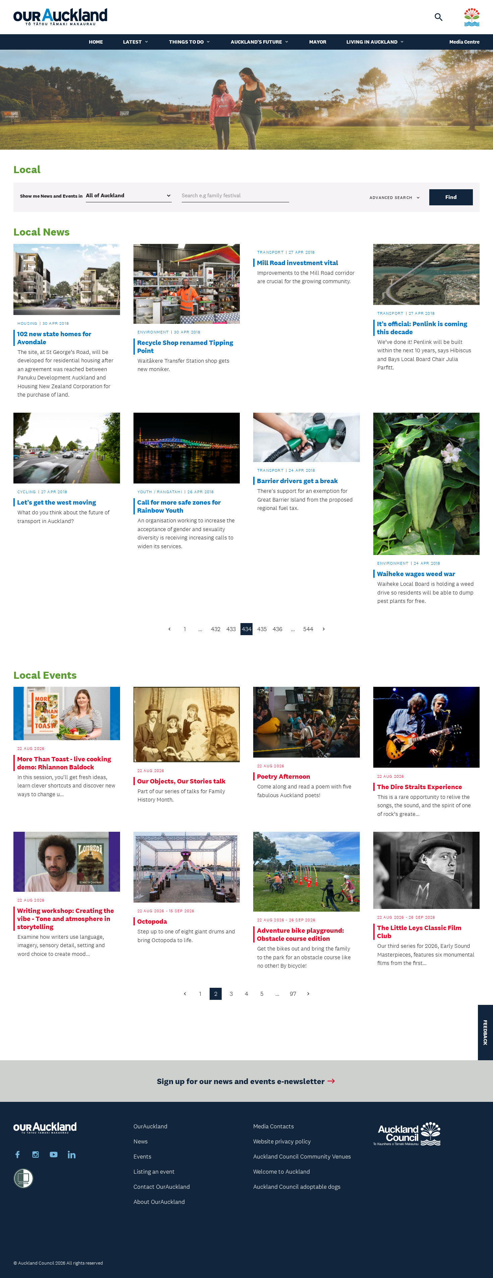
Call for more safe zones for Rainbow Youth (179, 506)
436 (277, 629)
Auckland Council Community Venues (302, 1156)
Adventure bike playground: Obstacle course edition (300, 934)
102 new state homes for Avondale (54, 338)
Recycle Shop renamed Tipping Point (185, 347)
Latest (132, 42)
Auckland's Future (256, 42)
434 (247, 629)
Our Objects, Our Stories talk (181, 781)
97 (293, 994)
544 (308, 629)
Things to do (186, 42)
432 (215, 629)
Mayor (317, 42)
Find (451, 197)
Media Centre (464, 42)
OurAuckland (150, 1126)
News (140, 1141)
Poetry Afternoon (283, 776)
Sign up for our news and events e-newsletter (241, 1081)
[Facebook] (17, 1155)
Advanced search (391, 197)
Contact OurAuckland (161, 1186)
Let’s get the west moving (56, 502)
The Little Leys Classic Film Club (419, 932)
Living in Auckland (371, 42)
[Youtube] (54, 1155)
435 (262, 629)
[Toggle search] (438, 17)
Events (142, 1156)
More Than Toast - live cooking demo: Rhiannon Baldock (64, 763)
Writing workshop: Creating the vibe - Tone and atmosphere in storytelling (65, 919)
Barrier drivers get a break (297, 481)
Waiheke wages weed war (416, 574)
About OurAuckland (159, 1202)
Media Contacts (273, 1126)
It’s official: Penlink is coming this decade (422, 328)
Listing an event (154, 1171)
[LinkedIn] (72, 1155)
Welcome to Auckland (281, 1171)
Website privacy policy (282, 1141)
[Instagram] (36, 1155)
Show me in (51, 196)
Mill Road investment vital (297, 263)
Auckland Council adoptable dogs (296, 1186)
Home (96, 42)
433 (231, 629)
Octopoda (152, 921)
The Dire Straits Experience (419, 787)
